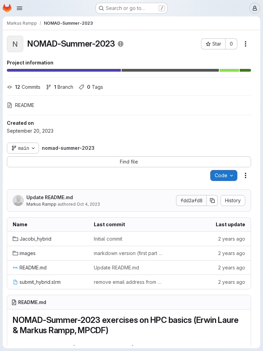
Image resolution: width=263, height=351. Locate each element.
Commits (27, 87)
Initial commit (108, 239)
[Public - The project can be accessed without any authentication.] (120, 44)
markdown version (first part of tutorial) (129, 253)
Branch (63, 87)
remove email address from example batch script (129, 282)
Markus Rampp (41, 204)
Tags (95, 87)
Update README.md (49, 197)
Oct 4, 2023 (88, 204)
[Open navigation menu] (19, 8)
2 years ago (231, 239)
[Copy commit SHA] (212, 200)
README (24, 105)
